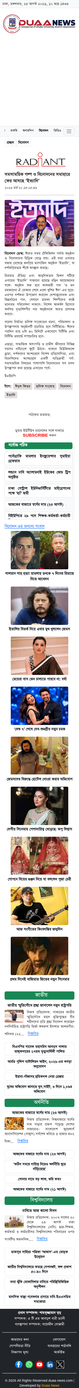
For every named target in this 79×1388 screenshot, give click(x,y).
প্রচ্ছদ (10, 142)
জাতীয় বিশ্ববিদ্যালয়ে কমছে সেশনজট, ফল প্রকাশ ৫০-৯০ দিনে (39, 1269)
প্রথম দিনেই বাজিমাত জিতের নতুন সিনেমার (39, 979)
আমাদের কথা (20, 1339)
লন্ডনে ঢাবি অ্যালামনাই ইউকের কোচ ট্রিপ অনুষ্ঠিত (39, 475)
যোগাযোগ (59, 1339)
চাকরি (14, 131)
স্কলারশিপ (28, 131)
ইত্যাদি (11, 395)
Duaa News (50, 1386)
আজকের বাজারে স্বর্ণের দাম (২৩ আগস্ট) (35, 504)
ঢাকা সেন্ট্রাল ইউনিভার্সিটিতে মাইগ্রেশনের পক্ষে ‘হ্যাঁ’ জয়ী (39, 491)
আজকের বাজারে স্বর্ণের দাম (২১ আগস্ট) (39, 1189)
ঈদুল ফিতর (22, 386)
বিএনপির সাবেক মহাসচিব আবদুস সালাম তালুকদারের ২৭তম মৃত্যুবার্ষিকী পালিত (39, 1049)
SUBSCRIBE (36, 435)
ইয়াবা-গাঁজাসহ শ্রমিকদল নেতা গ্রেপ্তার (39, 1076)
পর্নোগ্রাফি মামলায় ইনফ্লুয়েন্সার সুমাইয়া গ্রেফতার (39, 459)
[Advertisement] (39, 81)
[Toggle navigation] (69, 131)
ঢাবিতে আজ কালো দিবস (39, 1210)
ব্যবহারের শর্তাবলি (59, 1346)
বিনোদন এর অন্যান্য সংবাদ (25, 526)
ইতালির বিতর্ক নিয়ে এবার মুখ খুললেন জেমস (39, 629)
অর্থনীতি (41, 1102)
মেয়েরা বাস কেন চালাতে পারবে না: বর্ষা (39, 679)
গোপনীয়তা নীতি (19, 1346)
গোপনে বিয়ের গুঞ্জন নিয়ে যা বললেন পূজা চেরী (39, 879)
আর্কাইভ (59, 1352)
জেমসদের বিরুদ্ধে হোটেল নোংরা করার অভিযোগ (39, 779)
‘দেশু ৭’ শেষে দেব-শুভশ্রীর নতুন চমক (39, 729)
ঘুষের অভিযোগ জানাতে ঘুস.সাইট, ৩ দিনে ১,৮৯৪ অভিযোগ (39, 1089)
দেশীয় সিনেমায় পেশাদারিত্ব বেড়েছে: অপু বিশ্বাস (39, 829)
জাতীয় (41, 994)
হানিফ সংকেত (45, 386)
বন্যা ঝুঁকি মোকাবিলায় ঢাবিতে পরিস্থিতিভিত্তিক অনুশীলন (39, 1284)
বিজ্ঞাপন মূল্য (19, 1352)
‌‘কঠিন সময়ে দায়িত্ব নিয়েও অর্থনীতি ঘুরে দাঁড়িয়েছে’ (39, 1166)
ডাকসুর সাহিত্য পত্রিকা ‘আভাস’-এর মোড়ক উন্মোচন (39, 1254)
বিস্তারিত (33, 1033)
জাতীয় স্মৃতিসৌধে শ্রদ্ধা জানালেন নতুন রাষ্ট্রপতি (40, 1005)
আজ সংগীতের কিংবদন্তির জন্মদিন (39, 929)
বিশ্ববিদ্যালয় (41, 1200)
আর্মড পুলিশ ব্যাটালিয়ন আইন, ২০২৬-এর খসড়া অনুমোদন (40, 1064)
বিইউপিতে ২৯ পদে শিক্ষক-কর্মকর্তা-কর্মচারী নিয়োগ (39, 518)
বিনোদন (43, 131)
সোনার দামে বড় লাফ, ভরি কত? (39, 1179)
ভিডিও (57, 131)
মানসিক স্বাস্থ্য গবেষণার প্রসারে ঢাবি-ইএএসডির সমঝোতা (40, 1299)
